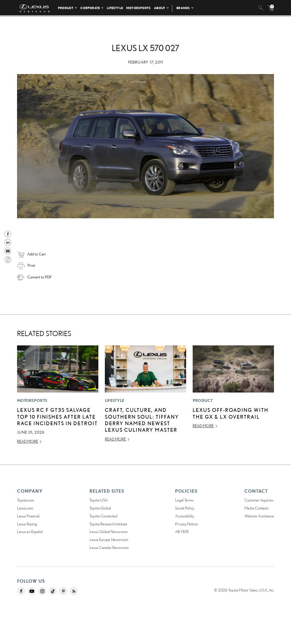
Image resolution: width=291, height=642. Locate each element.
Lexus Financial (28, 516)
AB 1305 (182, 531)
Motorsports (138, 8)
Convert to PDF (39, 277)
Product (65, 8)
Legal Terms (184, 500)
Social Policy (184, 508)
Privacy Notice (186, 524)
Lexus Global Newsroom (109, 531)
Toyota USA (99, 500)
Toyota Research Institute (108, 524)
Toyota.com (25, 500)
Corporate (90, 8)
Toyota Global (100, 508)
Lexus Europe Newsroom (109, 539)
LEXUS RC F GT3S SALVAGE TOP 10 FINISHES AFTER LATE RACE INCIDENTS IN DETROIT (57, 416)
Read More (27, 441)
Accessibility (184, 516)
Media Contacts (256, 508)
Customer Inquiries (258, 500)
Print (31, 265)
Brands (183, 8)
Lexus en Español (30, 531)
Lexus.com (25, 508)
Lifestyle (115, 8)
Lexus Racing (27, 524)
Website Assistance (259, 516)
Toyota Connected (103, 516)
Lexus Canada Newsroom (109, 547)
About (159, 8)
